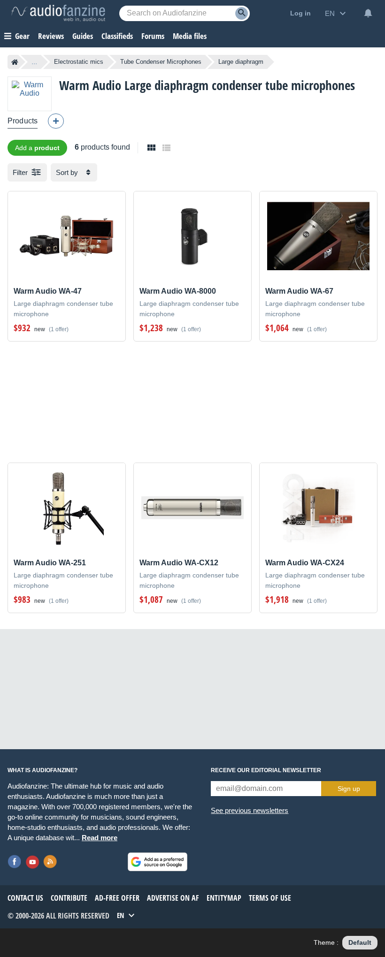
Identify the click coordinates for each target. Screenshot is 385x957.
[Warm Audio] (29, 93)
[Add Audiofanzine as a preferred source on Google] (157, 861)
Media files (190, 35)
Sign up (349, 788)
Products (23, 121)
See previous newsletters (249, 810)
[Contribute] (56, 121)
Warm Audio (90, 85)
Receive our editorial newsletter (266, 770)
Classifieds (117, 35)
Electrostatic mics (78, 61)
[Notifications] (368, 13)
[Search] (241, 13)
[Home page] (14, 62)
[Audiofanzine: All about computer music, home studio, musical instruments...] (58, 13)
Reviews (51, 35)
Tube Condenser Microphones (160, 61)
